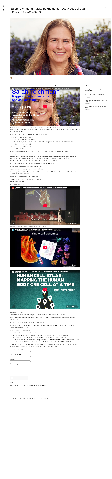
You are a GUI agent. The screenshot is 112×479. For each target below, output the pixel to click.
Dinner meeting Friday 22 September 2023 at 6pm (23, 398)
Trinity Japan (4, 8)
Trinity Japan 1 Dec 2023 (42, 398)
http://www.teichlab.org (17, 184)
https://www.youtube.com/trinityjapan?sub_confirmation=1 (27, 322)
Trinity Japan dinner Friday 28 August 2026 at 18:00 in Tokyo (96, 101)
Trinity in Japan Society (28, 385)
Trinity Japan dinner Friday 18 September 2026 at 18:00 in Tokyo (96, 89)
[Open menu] (3, 2)
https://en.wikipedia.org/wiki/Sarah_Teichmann (24, 177)
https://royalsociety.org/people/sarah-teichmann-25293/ (26, 169)
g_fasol (14, 77)
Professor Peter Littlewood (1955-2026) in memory (94, 95)
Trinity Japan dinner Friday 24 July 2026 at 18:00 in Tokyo (96, 107)
